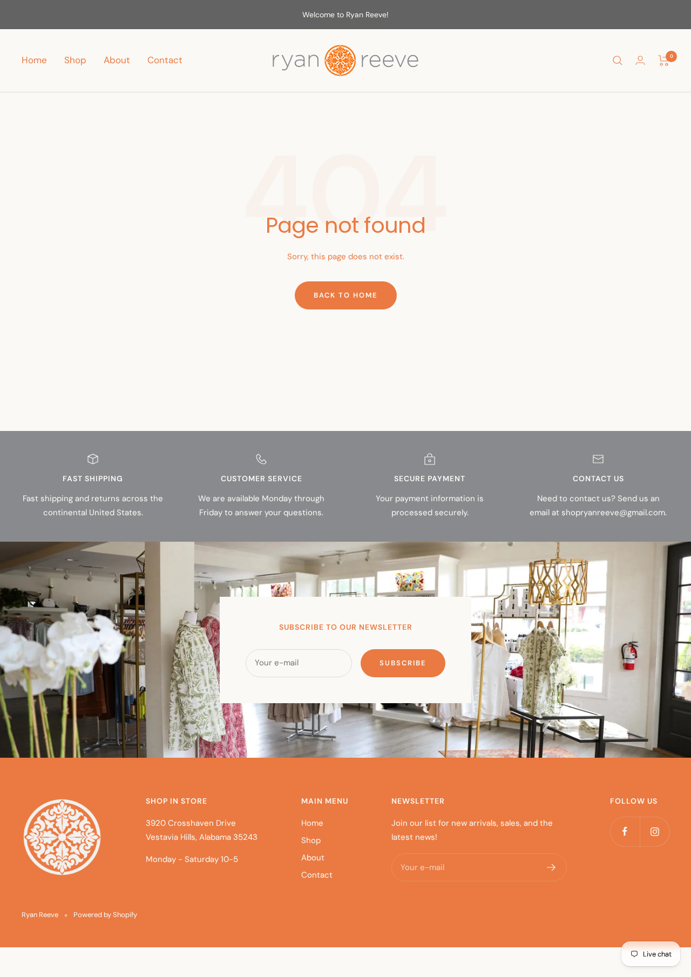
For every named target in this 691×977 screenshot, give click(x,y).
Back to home (346, 295)
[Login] (640, 60)
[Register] (551, 867)
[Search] (617, 60)
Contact (164, 60)
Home (34, 60)
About (117, 60)
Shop (75, 60)
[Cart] (663, 60)
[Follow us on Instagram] (654, 831)
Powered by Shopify (105, 914)
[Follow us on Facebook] (625, 831)
